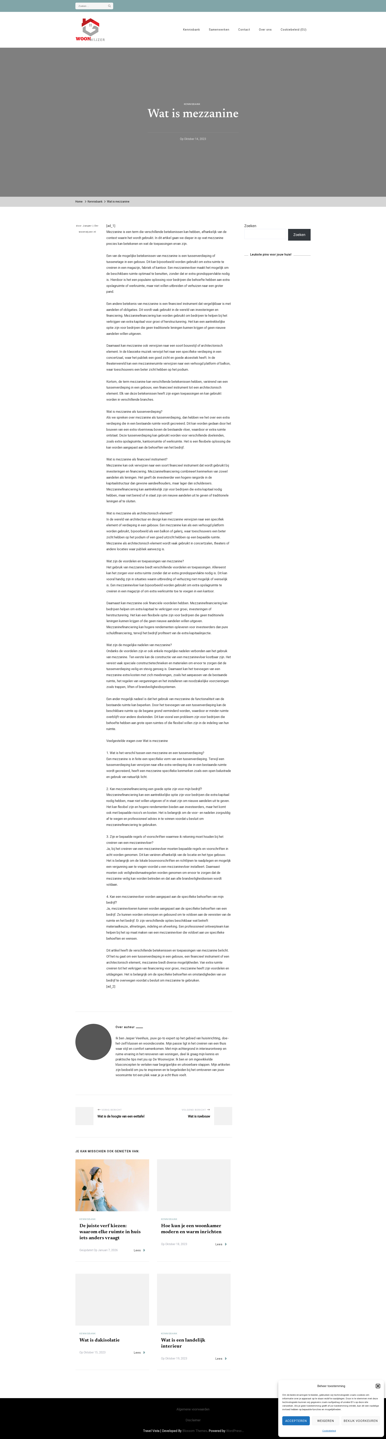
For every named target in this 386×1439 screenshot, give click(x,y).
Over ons (265, 29)
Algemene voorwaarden (193, 1409)
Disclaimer (193, 1420)
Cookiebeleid (329, 1430)
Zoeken (250, 226)
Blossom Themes (194, 1431)
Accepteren (296, 1421)
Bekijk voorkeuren (361, 1421)
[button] (378, 1386)
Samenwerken (219, 29)
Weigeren (325, 1421)
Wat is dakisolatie (99, 1340)
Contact (244, 29)
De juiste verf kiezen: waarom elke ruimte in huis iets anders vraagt (110, 1232)
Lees (137, 1250)
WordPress (234, 1431)
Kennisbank (191, 29)
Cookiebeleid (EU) (294, 29)
